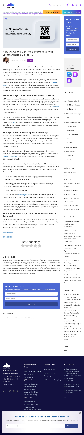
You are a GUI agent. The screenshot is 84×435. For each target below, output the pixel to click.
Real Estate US (72, 109)
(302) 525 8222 (58, 5)
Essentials (70, 156)
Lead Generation (72, 135)
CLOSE (80, 413)
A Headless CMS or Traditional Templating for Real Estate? (72, 323)
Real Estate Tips (69, 152)
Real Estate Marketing (72, 123)
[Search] (76, 5)
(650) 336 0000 (8, 237)
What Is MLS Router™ (71, 194)
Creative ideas (71, 127)
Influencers (70, 131)
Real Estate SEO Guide (71, 205)
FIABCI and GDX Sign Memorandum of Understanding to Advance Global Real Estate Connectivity (72, 236)
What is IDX (67, 179)
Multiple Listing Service (34, 12)
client (65, 350)
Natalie (23, 60)
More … (66, 397)
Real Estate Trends (70, 148)
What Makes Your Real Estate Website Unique (71, 385)
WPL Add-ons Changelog (52, 380)
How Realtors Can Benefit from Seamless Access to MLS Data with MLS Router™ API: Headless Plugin (72, 334)
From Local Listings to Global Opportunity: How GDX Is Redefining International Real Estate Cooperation (72, 265)
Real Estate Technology (72, 114)
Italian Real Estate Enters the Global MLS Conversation (72, 224)
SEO (68, 139)
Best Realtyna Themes (71, 209)
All (64, 97)
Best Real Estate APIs (71, 190)
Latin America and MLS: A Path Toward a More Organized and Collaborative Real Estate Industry (72, 251)
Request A (52, 12)
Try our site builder (72, 12)
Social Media (71, 143)
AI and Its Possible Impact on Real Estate (72, 392)
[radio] (23, 246)
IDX (68, 118)
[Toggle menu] (80, 5)
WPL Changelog (49, 369)
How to (69, 160)
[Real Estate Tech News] (17, 391)
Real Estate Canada (73, 105)
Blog (23, 12)
